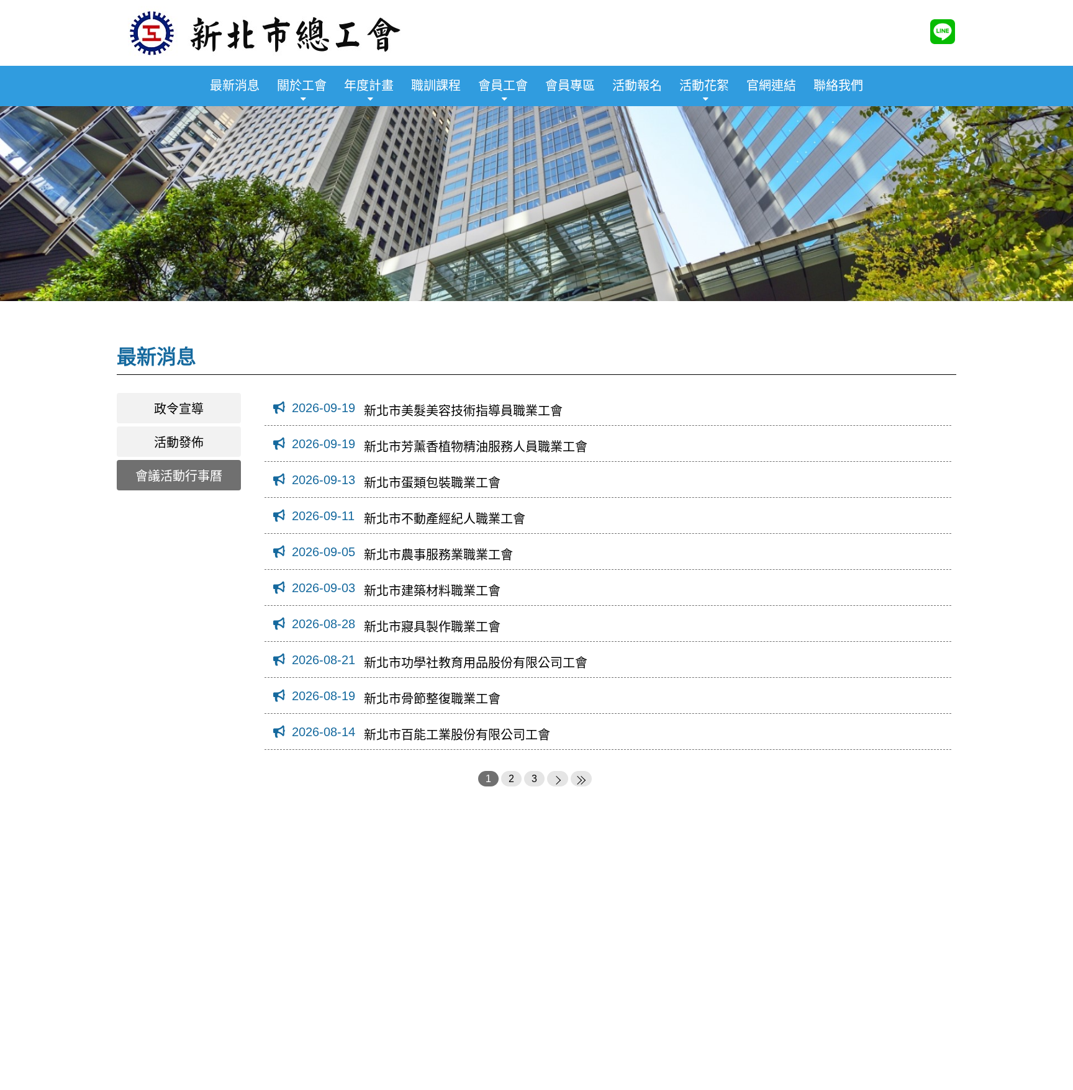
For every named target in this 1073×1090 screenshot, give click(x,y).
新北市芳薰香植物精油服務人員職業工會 (475, 447)
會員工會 (503, 85)
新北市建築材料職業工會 (432, 591)
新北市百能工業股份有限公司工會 (457, 735)
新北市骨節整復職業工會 (432, 699)
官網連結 (771, 85)
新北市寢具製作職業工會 (432, 627)
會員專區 (570, 85)
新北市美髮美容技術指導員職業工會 (463, 411)
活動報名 (637, 85)
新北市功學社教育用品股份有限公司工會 (475, 663)
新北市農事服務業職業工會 (438, 555)
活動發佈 (179, 442)
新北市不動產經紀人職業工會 (444, 519)
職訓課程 (436, 85)
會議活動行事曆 (178, 476)
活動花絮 (704, 85)
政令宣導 (179, 409)
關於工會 (302, 85)
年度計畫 (369, 85)
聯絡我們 (838, 85)
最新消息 (235, 85)
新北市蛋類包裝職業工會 (432, 483)
